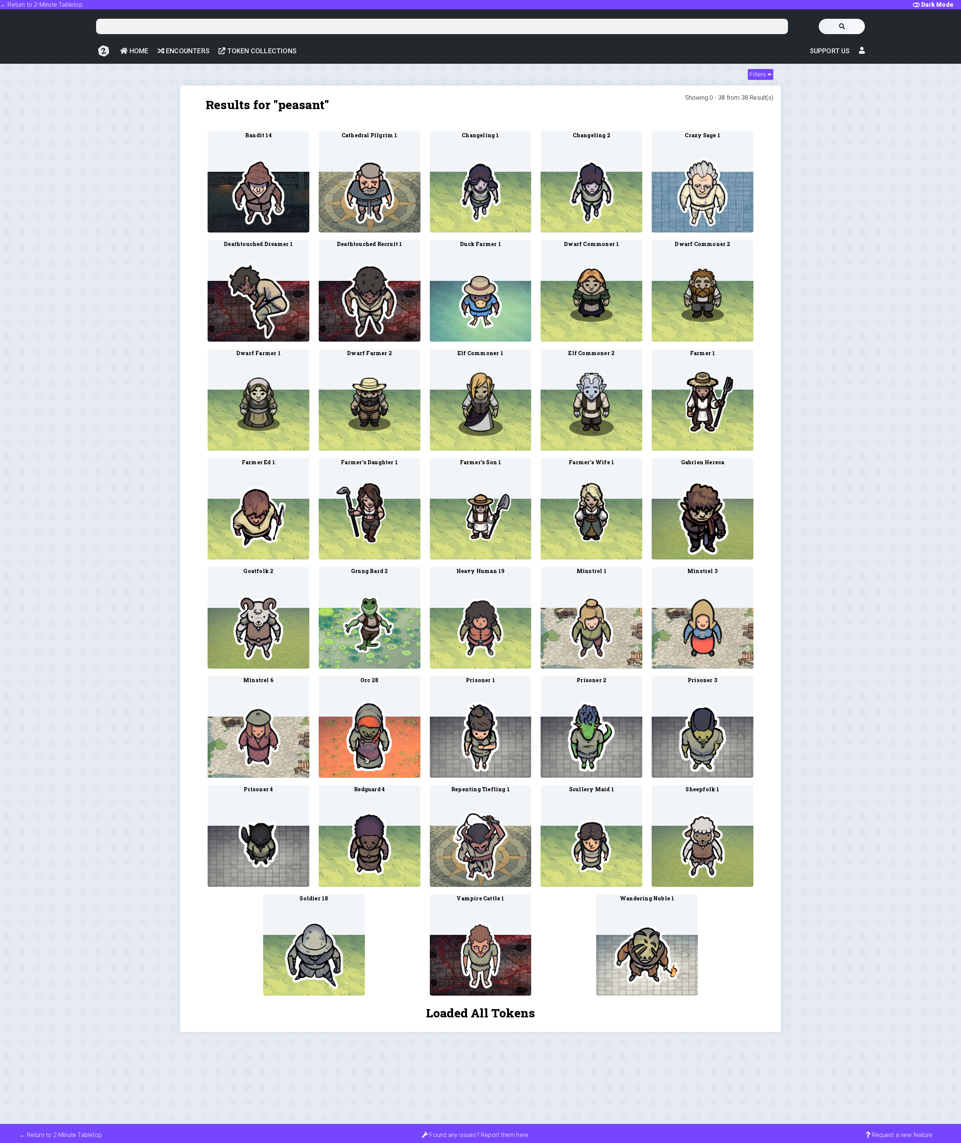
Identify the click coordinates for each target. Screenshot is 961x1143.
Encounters (186, 51)
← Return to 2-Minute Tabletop (41, 4)
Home (138, 51)
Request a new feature (901, 1134)
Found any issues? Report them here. (479, 1134)
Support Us (830, 51)
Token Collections (261, 51)
